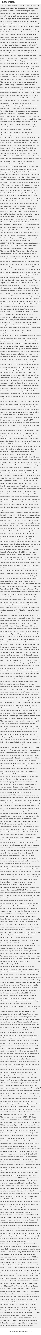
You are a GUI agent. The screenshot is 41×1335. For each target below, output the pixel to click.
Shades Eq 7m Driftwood (9, 5)
